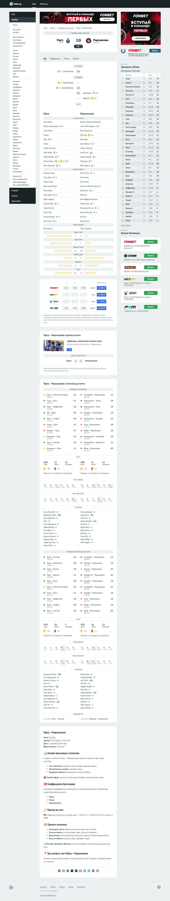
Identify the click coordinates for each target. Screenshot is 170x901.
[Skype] (85, 871)
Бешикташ (129, 184)
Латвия (15, 122)
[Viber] (93, 871)
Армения (16, 93)
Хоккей (15, 190)
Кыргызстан (17, 119)
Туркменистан (17, 142)
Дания (15, 110)
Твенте (128, 167)
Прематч (76, 58)
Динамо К (129, 208)
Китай (15, 62)
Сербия (15, 134)
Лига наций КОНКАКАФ (21, 185)
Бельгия (15, 99)
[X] (72, 871)
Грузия (15, 107)
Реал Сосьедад (131, 127)
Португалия (16, 68)
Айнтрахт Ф (130, 94)
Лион (127, 99)
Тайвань (15, 139)
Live (34, 4)
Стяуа (127, 119)
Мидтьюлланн (131, 155)
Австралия (16, 81)
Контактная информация (48, 895)
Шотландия (16, 166)
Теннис (15, 195)
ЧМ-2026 (16, 32)
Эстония (15, 168)
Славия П (129, 196)
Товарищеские (17, 46)
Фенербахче (130, 172)
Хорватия (16, 157)
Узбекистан (16, 148)
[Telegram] (89, 871)
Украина (15, 151)
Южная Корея (17, 171)
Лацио (128, 78)
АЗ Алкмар (129, 151)
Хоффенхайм (130, 188)
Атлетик (128, 82)
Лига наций (16, 29)
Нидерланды (17, 65)
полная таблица (126, 225)
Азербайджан (17, 87)
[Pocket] (80, 871)
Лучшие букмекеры (130, 232)
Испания (15, 56)
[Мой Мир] (68, 871)
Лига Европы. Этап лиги (66, 28)
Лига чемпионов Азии (20, 179)
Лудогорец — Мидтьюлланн (98, 719)
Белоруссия (16, 96)
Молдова (16, 128)
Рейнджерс (130, 107)
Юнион (128, 159)
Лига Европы (17, 40)
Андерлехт (129, 115)
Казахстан (16, 116)
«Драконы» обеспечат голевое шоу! (61, 815)
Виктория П (130, 143)
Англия (15, 50)
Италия (15, 59)
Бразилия (16, 101)
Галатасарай (130, 131)
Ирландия (16, 113)
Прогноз (67, 58)
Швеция (15, 163)
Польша (15, 131)
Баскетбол (16, 201)
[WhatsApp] (97, 871)
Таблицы (44, 4)
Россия (15, 25)
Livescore (43, 887)
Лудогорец (129, 212)
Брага (128, 176)
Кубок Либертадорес (19, 182)
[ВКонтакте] (59, 871)
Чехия (15, 160)
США (14, 74)
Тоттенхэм (129, 91)
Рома (127, 139)
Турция (15, 145)
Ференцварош (131, 135)
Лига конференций (19, 43)
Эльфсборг (129, 180)
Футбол (15, 19)
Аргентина (16, 90)
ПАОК (128, 163)
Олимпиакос (130, 103)
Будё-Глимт (130, 111)
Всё (13, 14)
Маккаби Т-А (130, 192)
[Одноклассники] (63, 871)
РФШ (127, 204)
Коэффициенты (55, 58)
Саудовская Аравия (19, 71)
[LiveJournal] (76, 871)
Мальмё (128, 200)
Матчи (46, 28)
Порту (128, 147)
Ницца (128, 220)
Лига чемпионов (18, 37)
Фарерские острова (19, 154)
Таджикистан (17, 136)
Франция (16, 76)
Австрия (15, 84)
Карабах (128, 216)
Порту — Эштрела (58, 719)
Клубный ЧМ (17, 176)
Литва (15, 125)
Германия (16, 53)
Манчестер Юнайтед (133, 86)
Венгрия (15, 104)
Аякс (127, 123)
